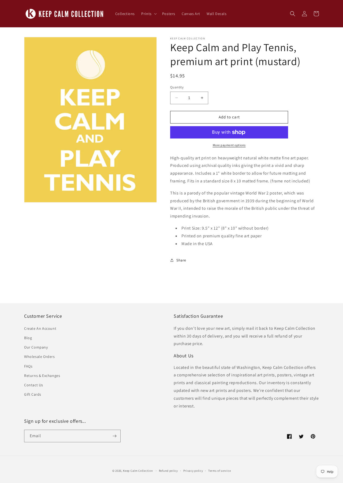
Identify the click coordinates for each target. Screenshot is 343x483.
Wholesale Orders (39, 356)
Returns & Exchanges (42, 375)
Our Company (36, 347)
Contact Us (33, 385)
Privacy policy (193, 471)
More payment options (229, 145)
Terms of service (219, 471)
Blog (28, 337)
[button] (148, 13)
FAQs (28, 366)
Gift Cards (32, 394)
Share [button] (181, 260)
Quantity (177, 87)
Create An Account (40, 328)
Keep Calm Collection (138, 471)
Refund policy (168, 471)
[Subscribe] (114, 436)
